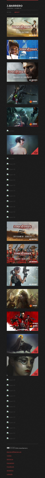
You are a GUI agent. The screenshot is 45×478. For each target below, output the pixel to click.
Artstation (10, 470)
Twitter (9, 455)
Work (9, 12)
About (17, 12)
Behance (10, 459)
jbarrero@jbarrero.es (14, 452)
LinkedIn (10, 474)
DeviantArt (10, 463)
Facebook (10, 467)
